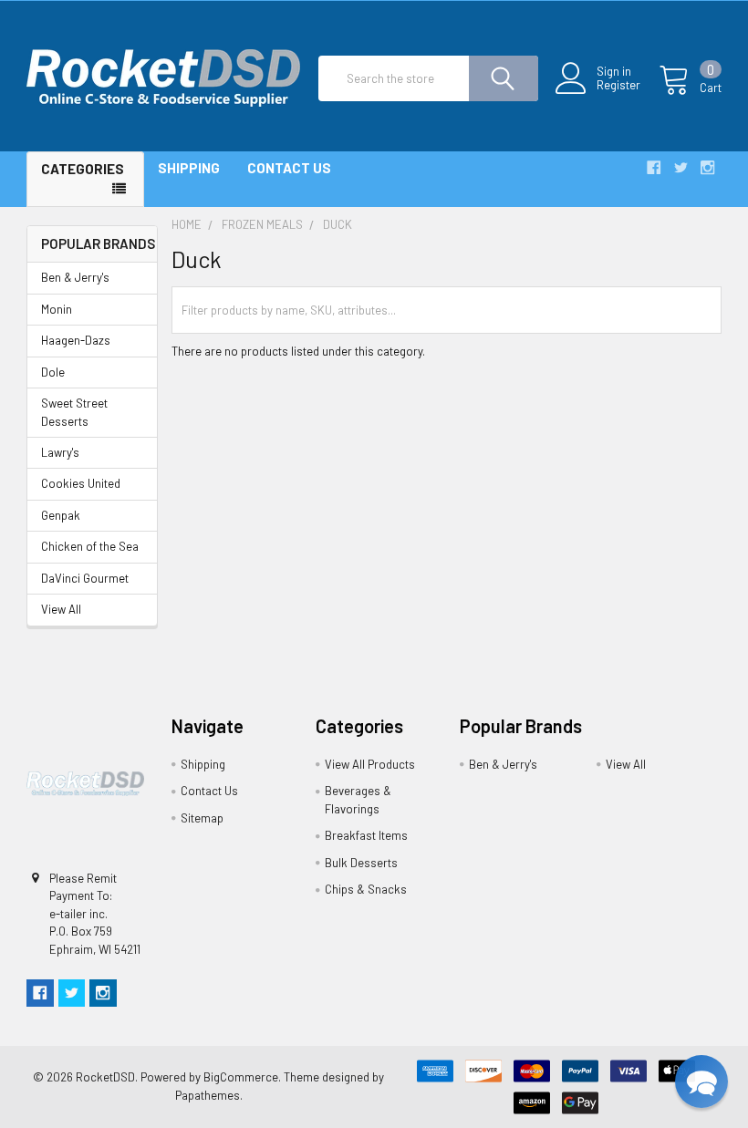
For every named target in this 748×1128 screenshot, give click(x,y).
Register (618, 85)
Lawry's (60, 452)
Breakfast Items (366, 835)
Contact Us (289, 168)
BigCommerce (240, 1077)
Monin (56, 309)
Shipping (189, 168)
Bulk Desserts (361, 862)
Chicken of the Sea (90, 546)
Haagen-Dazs (75, 340)
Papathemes (207, 1095)
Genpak (60, 515)
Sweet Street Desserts (74, 412)
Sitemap (202, 818)
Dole (53, 372)
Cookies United (80, 483)
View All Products (370, 764)
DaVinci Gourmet (85, 578)
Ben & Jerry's (75, 277)
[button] (701, 1081)
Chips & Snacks (366, 889)
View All (61, 609)
